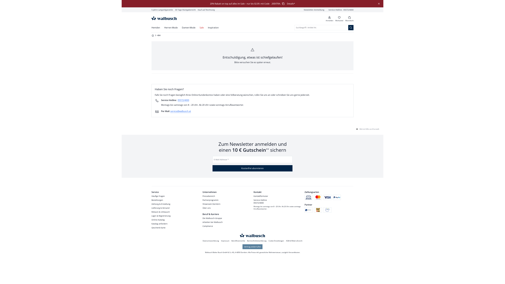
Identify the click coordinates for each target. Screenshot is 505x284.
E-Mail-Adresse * (221, 159)
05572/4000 (183, 100)
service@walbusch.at (180, 111)
